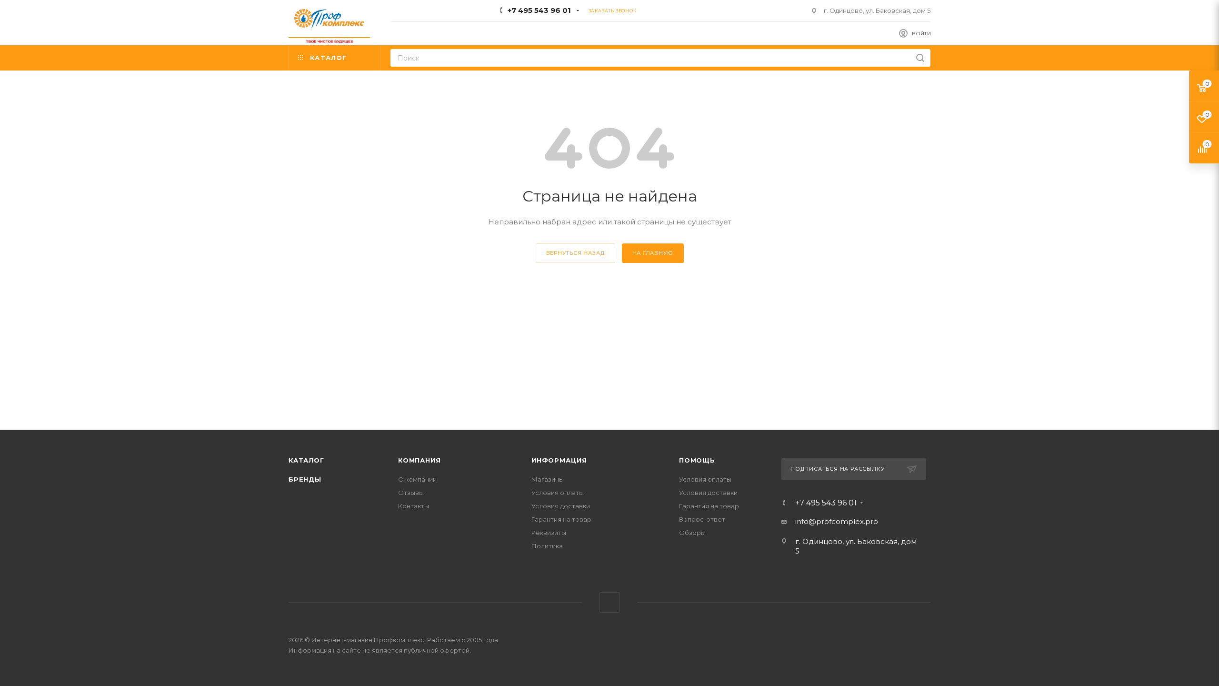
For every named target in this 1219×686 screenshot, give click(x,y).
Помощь (697, 460)
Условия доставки (560, 506)
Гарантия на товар (561, 519)
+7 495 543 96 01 (539, 10)
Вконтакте (610, 602)
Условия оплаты (557, 492)
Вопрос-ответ (702, 519)
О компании (417, 479)
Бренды (305, 479)
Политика (547, 546)
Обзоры (692, 532)
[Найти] (920, 58)
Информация (559, 460)
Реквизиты (548, 532)
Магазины (547, 479)
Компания (419, 460)
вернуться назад (575, 253)
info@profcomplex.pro (836, 521)
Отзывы (411, 492)
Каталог (306, 460)
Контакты (413, 506)
